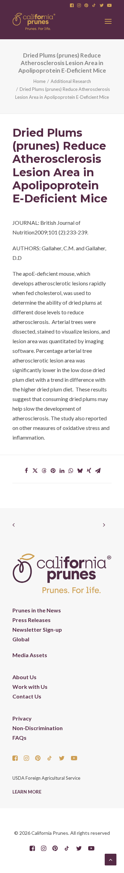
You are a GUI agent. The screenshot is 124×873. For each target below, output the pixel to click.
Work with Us (30, 686)
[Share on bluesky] (80, 470)
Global (20, 639)
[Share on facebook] (26, 470)
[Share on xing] (89, 470)
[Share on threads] (44, 470)
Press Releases (31, 620)
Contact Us (26, 696)
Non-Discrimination (37, 728)
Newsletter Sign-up (37, 629)
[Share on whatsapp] (71, 470)
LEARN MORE (26, 792)
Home (39, 81)
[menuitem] (71, 5)
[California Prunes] (33, 21)
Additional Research (71, 81)
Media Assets (29, 655)
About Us (24, 677)
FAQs (19, 737)
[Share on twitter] (35, 470)
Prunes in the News (36, 610)
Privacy (22, 718)
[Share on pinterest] (53, 470)
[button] (71, 5)
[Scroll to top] (110, 858)
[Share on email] (98, 470)
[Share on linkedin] (62, 470)
